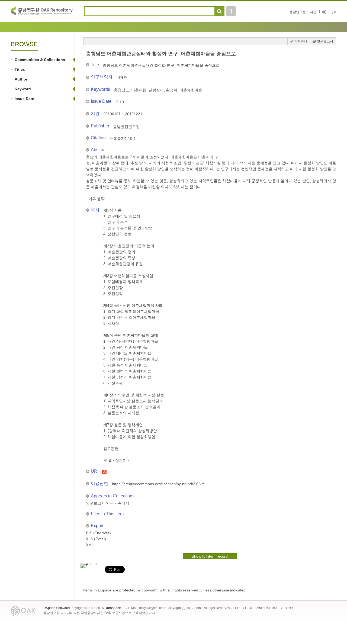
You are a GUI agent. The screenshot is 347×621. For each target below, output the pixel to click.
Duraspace (113, 608)
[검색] (219, 11)
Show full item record (210, 556)
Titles (20, 69)
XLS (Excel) (96, 539)
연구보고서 (325, 41)
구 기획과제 (298, 41)
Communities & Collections (40, 59)
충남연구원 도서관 (303, 12)
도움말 (231, 11)
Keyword (23, 89)
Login (332, 12)
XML (90, 545)
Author (21, 79)
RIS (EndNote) (98, 533)
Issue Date (24, 98)
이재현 (122, 77)
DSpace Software (56, 608)
